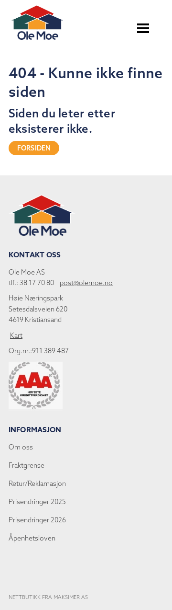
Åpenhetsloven (32, 538)
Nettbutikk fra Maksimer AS (48, 597)
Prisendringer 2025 (37, 501)
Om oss (21, 447)
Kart (16, 335)
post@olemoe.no (86, 282)
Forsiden (34, 148)
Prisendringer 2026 (37, 520)
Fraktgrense (26, 465)
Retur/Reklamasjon (37, 483)
